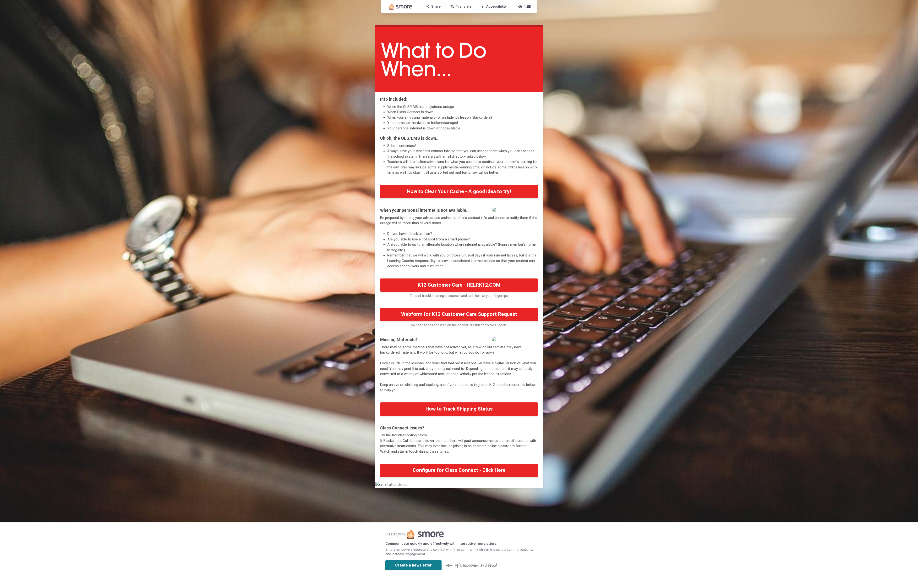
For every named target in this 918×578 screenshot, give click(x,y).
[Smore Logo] (401, 7)
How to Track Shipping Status (459, 409)
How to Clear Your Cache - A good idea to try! (459, 191)
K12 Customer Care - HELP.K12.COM (459, 285)
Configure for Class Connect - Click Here (459, 470)
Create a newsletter (413, 565)
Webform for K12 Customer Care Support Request (459, 314)
